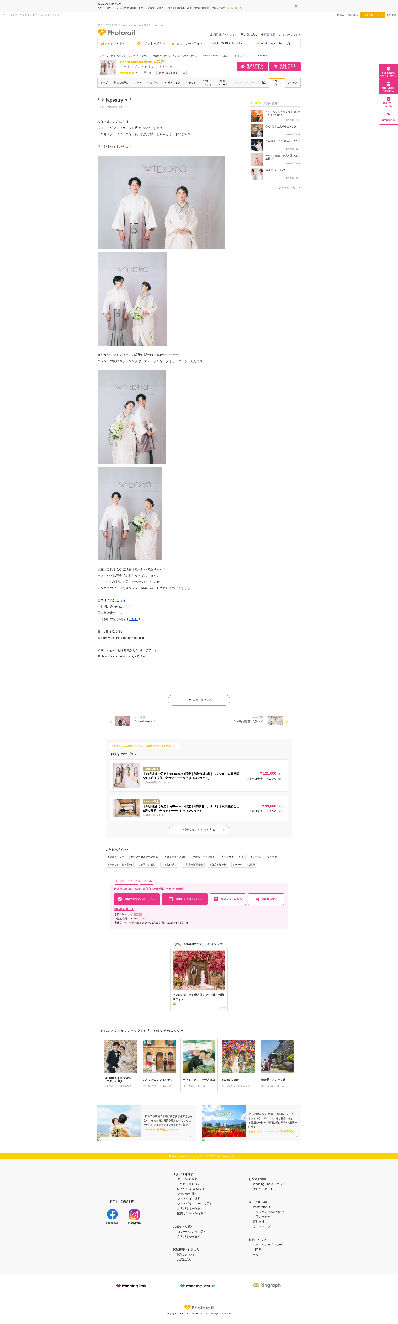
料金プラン (153, 82)
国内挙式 (339, 14)
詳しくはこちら (236, 8)
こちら (120, 600)
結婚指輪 (391, 14)
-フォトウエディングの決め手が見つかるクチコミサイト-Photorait (116, 32)
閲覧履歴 (269, 34)
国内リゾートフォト (190, 43)
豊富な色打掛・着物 (120, 864)
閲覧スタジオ (186, 1254)
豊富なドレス (116, 857)
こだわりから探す (188, 1184)
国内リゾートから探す (191, 1213)
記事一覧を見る (288, 187)
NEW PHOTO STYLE (231, 43)
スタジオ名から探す (190, 1208)
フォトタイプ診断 (188, 1198)
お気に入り (184, 1259)
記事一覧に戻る (202, 700)
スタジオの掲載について (269, 1212)
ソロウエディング (234, 857)
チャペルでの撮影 (245, 864)
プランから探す (187, 1193)
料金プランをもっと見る (199, 829)
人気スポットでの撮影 (264, 857)
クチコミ (191, 82)
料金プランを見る (388, 104)
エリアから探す (187, 1179)
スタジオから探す (188, 1236)
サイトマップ (261, 1226)
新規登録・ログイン (225, 34)
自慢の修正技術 (194, 864)
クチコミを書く (170, 73)
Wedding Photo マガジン (278, 43)
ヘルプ (257, 1254)
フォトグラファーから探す (194, 1203)
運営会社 (259, 1221)
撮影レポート (222, 83)
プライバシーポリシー (267, 1244)
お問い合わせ (261, 1216)
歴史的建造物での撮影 (145, 857)
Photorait (199, 1307)
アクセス (293, 82)
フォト (138, 82)
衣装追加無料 (218, 864)
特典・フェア (172, 82)
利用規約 (259, 1249)
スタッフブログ (277, 83)
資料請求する (388, 119)
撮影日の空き (388, 89)
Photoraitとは (262, 1207)
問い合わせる (122, 909)
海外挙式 (353, 14)
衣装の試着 (170, 864)
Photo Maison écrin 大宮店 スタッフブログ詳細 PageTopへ (202, 1156)
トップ (104, 82)
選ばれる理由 (120, 82)
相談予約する (388, 74)
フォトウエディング (372, 14)
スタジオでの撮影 (177, 857)
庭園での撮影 (148, 864)
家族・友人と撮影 (205, 857)
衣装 (264, 82)
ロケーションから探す (191, 1231)
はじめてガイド (291, 34)
